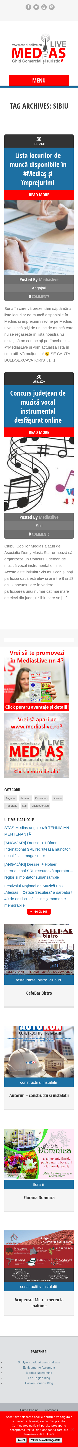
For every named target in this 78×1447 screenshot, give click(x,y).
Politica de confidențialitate (45, 1440)
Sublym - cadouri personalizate (39, 1362)
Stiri (39, 526)
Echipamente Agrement (39, 1367)
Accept (21, 1440)
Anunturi (25, 798)
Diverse (57, 798)
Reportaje (11, 805)
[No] (72, 1429)
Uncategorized (40, 805)
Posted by (39, 279)
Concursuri (41, 798)
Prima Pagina (29, 1410)
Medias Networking (39, 1372)
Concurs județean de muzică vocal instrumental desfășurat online (38, 406)
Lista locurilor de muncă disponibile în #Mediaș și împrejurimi (38, 169)
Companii (51, 1410)
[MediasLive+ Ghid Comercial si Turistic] (39, 48)
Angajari (39, 288)
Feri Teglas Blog (39, 1378)
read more (39, 195)
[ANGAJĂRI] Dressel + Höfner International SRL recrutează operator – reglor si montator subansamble (38, 870)
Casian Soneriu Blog (39, 1383)
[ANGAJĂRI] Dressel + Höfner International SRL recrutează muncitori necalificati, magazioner (37, 849)
